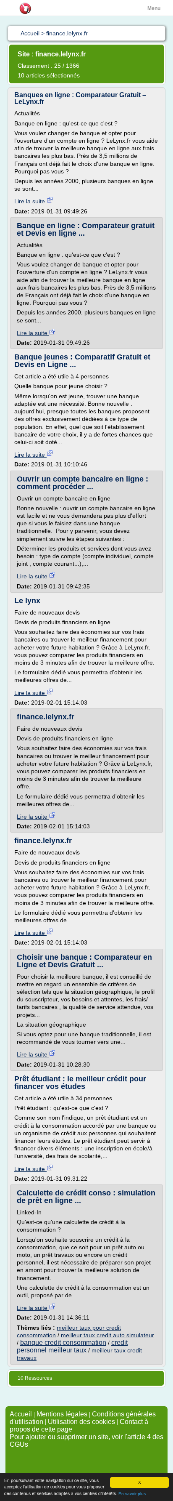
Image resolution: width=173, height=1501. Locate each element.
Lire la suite (30, 201)
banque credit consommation (63, 1342)
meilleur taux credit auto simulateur (107, 1335)
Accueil (21, 1414)
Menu (153, 8)
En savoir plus (132, 1493)
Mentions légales (62, 1414)
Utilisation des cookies (81, 1421)
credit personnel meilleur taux (72, 1346)
